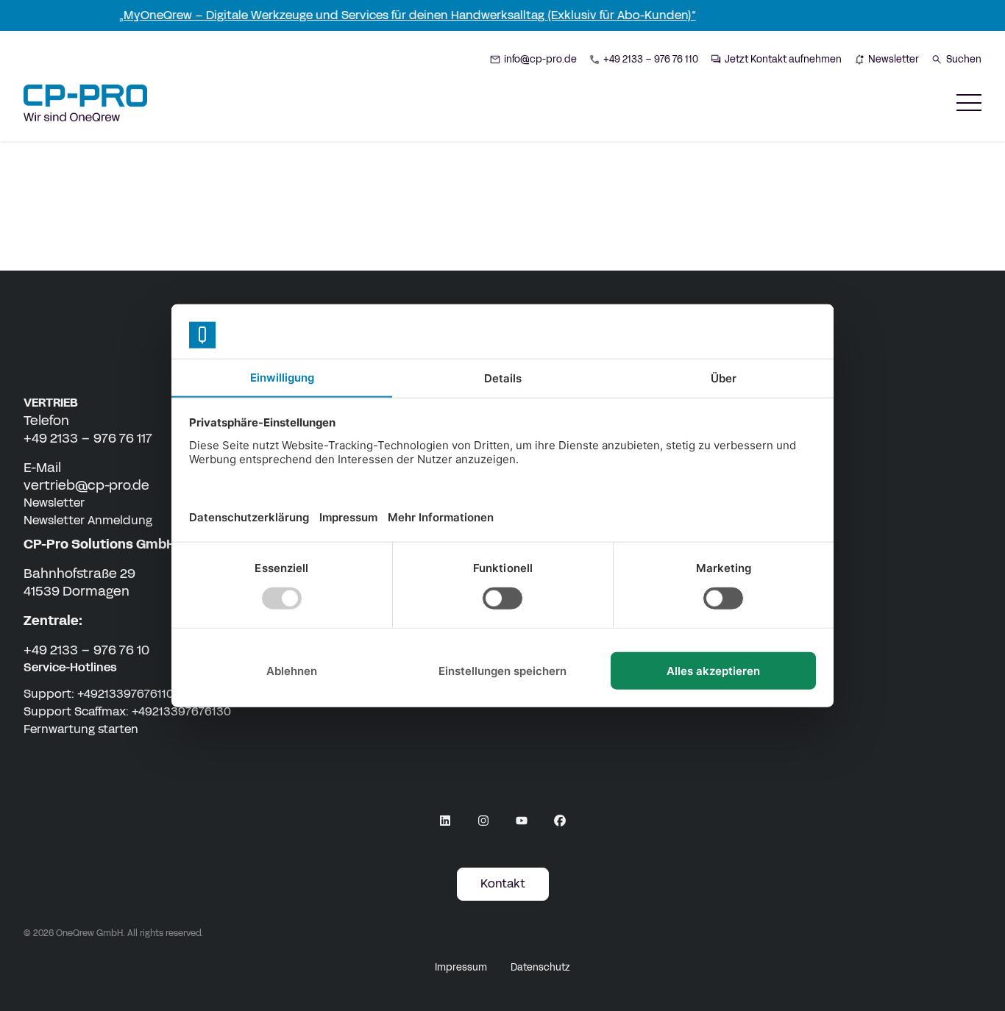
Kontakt (502, 883)
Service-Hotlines (70, 667)
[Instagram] (483, 820)
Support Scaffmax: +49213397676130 (127, 711)
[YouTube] (521, 820)
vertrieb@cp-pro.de (86, 485)
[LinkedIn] (445, 820)
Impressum (461, 967)
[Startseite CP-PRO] (85, 103)
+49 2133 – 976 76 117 (88, 438)
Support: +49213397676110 (99, 693)
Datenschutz (540, 967)
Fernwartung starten (81, 729)
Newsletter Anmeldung (88, 520)
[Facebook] (560, 820)
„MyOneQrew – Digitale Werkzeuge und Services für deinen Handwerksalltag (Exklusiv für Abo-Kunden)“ (395, 15)
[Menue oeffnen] (968, 102)
